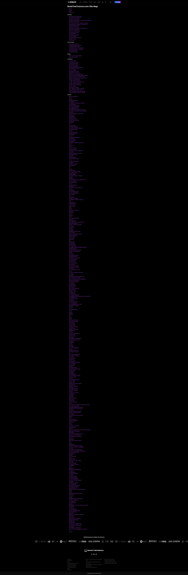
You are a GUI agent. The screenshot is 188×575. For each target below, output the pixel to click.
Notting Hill (71, 239)
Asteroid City (72, 453)
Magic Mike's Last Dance (74, 431)
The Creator (71, 494)
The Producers (72, 293)
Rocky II (70, 318)
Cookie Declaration (73, 50)
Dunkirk (70, 99)
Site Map (69, 570)
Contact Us (71, 12)
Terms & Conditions (71, 564)
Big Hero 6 (71, 366)
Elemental (71, 481)
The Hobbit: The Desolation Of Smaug (77, 109)
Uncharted (71, 341)
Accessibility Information (74, 46)
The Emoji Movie (72, 374)
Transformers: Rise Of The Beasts (76, 447)
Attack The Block (72, 285)
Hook (70, 201)
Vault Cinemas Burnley (74, 87)
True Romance (72, 334)
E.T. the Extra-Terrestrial (74, 426)
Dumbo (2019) (72, 370)
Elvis (70, 353)
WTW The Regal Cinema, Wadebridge (77, 91)
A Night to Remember (73, 329)
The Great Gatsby (73, 182)
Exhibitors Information (74, 27)
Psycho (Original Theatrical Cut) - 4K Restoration (79, 429)
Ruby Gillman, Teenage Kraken (75, 449)
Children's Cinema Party (74, 29)
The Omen (71, 226)
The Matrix (71, 162)
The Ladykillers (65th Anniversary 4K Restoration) (79, 296)
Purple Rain (71, 394)
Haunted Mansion (73, 488)
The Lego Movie (72, 125)
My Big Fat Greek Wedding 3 (75, 469)
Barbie (70, 490)
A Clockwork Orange (73, 198)
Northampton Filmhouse (74, 72)
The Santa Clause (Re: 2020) (75, 411)
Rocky (70, 308)
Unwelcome (71, 422)
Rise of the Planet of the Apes (75, 153)
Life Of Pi (71, 136)
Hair (70, 316)
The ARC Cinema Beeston (74, 79)
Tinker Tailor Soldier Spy (74, 288)
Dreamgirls (71, 387)
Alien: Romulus (72, 522)
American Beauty (72, 149)
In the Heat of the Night (74, 406)
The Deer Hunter (72, 291)
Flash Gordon (72, 283)
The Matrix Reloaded (73, 126)
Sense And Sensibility (73, 193)
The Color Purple (72, 502)
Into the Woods (72, 363)
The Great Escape (73, 302)
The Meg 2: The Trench (74, 464)
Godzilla (71, 177)
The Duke (71, 345)
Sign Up (117, 2)
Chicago (71, 215)
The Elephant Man (73, 297)
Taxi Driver (71, 253)
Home (80, 2)
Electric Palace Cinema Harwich (76, 67)
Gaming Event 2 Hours (74, 350)
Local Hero (71, 273)
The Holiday (71, 414)
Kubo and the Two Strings (74, 277)
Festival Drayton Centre (74, 68)
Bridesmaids (71, 521)
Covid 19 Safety (72, 33)
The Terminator (72, 261)
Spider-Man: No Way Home (75, 518)
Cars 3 (70, 216)
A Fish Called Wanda (73, 321)
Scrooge (71, 332)
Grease (70, 252)
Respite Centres (72, 38)
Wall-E (70, 144)
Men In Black (71, 121)
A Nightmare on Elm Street (74, 231)
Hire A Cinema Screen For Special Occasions (78, 23)
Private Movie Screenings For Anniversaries (78, 24)
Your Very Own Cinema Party (75, 16)
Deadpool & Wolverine (74, 519)
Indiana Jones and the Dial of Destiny (77, 489)
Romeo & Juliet (72, 419)
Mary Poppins (72, 190)
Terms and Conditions (74, 44)
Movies (95, 2)
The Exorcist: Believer (73, 478)
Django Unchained (73, 185)
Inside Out (71, 112)
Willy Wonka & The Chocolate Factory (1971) (78, 505)
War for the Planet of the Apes (75, 234)
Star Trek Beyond (72, 181)
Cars (70, 166)
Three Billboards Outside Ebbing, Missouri (78, 247)
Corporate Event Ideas (74, 32)
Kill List (70, 271)
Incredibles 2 (72, 101)
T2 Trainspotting (72, 246)
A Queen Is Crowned (73, 326)
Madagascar (72, 444)
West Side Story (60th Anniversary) (76, 276)
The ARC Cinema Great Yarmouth (76, 82)
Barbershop (71, 300)
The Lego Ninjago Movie (74, 379)
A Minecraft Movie (73, 512)
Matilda (70, 169)
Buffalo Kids (71, 515)
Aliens (70, 418)
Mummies (71, 437)
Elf (69, 167)
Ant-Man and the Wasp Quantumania (77, 451)
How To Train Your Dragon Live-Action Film (78, 529)
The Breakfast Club (73, 256)
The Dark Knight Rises (73, 100)
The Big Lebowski (72, 248)
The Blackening (72, 472)
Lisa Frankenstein (72, 509)
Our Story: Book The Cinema (75, 37)
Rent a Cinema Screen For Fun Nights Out (78, 28)
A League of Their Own (74, 392)
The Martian (71, 141)
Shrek (70, 423)
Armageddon (72, 365)
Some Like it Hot (72, 260)
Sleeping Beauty (72, 220)
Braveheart (71, 357)
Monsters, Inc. (72, 115)
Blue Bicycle (71, 439)
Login (110, 2)
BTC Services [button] (85, 2)
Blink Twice (71, 513)
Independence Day (73, 119)
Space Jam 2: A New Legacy (75, 460)
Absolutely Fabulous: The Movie (76, 175)
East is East (71, 337)
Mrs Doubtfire (72, 243)
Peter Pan (71, 219)
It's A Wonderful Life (73, 259)
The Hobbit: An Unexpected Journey (77, 103)
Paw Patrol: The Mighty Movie (75, 480)
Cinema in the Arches (73, 62)
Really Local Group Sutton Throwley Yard (78, 78)
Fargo (70, 317)
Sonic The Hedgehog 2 (74, 347)
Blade (70, 457)
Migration (71, 504)
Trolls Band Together (73, 482)
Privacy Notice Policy (73, 52)
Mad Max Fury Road (73, 164)
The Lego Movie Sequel (74, 158)
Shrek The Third (72, 427)
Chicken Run (71, 322)
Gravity (70, 130)
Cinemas (90, 2)
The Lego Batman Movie (74, 137)
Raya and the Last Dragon (74, 375)
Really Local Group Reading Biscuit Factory (78, 75)
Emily (70, 403)
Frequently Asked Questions (75, 45)
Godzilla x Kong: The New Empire (76, 498)
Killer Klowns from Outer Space (75, 408)
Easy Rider (71, 212)
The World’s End (72, 456)
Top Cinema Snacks (73, 57)
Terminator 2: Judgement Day (75, 523)
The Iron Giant (72, 381)
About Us (69, 559)
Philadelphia (71, 373)
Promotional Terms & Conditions (76, 48)
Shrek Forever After (73, 132)
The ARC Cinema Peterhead (75, 84)
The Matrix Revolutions (74, 161)
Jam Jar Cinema (72, 70)
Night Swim (71, 468)
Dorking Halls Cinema (73, 64)
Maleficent (71, 156)
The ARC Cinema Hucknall (74, 83)
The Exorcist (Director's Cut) (75, 250)
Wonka (70, 492)
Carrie (70, 310)
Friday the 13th (72, 236)
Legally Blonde (72, 384)
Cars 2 (70, 183)
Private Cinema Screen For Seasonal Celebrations (80, 20)
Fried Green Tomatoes (74, 305)
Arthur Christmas (72, 398)
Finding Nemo (72, 116)
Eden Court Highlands (73, 66)
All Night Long (72, 330)
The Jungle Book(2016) (74, 107)
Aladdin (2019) (72, 117)
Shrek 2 (70, 424)
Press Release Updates (74, 35)
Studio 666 (71, 346)
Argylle (70, 497)
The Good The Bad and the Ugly (76, 272)
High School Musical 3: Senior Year (76, 142)
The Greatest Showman (74, 105)
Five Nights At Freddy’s (74, 486)
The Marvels (71, 508)
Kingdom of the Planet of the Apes (76, 514)
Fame (70, 214)
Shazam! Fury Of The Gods (75, 435)
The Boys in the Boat (73, 500)
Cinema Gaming (72, 36)
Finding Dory (71, 371)
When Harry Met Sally (73, 320)
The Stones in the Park (74, 265)
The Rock (71, 378)
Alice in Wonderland (73, 223)
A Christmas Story (73, 476)
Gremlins (71, 228)
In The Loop (71, 268)
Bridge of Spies (72, 361)
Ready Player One (73, 173)
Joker (70, 97)
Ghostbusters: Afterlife (74, 267)
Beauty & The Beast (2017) (74, 412)
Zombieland (71, 227)
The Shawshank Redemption (75, 525)
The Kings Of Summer (73, 281)
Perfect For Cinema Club (74, 31)
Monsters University (73, 133)
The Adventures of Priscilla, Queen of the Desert (79, 404)
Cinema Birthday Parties (74, 25)
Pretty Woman (72, 205)
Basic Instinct (72, 287)
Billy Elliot (71, 455)
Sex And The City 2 (73, 148)
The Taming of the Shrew (74, 362)
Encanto (71, 343)
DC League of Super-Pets (74, 354)
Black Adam (71, 432)
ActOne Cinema (72, 61)
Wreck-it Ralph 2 (72, 157)
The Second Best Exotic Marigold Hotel (77, 179)
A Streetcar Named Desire (74, 369)
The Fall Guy (71, 506)
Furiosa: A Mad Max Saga (74, 510)
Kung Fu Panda (72, 244)
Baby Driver (71, 197)
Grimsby (71, 391)
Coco (70, 160)
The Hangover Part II (73, 129)
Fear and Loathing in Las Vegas (75, 445)
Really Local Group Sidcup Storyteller (77, 76)
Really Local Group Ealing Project (76, 74)
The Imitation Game (73, 298)
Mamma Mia (71, 238)
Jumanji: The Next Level (74, 120)
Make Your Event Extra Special (75, 55)
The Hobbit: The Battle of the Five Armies (78, 111)
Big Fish (70, 209)
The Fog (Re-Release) (74, 295)
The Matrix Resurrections (74, 340)
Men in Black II (72, 264)
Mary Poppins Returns (73, 108)
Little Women (72, 138)
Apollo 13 (71, 428)
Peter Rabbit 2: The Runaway (75, 338)
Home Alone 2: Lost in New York (75, 187)
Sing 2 (70, 443)
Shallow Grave (72, 336)
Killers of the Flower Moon (74, 485)
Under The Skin (72, 289)
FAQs (68, 562)
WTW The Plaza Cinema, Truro (75, 90)
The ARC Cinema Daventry (74, 80)
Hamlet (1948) (72, 324)
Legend (70, 312)
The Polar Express (73, 203)
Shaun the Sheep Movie (74, 280)
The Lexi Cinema (72, 86)
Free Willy (71, 461)
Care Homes (71, 40)
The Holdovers (72, 501)
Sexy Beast (71, 275)
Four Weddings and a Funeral (75, 304)
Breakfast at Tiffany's (73, 386)
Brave (70, 146)
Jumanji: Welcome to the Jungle (76, 113)
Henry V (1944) (72, 358)
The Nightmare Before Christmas (76, 199)
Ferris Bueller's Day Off (74, 255)
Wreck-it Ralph (72, 140)
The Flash (71, 448)
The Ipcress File (72, 325)
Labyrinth (71, 211)
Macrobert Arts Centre (74, 71)
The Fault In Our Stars (73, 210)
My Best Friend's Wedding (74, 251)
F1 (69, 530)
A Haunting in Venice (73, 473)
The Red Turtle (72, 292)
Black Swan (71, 178)
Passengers (71, 526)
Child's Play (71, 410)
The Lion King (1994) (73, 420)
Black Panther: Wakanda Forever (76, 433)
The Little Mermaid (73, 477)
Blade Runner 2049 (73, 235)
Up (69, 124)
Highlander (71, 396)
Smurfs (70, 531)
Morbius (70, 349)
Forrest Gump (72, 170)
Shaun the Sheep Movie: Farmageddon (77, 279)
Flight (70, 207)
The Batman (71, 342)
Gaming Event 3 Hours (74, 351)
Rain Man (71, 314)
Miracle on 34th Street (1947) (75, 383)
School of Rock (72, 206)
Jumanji (70, 189)
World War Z (71, 186)
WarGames (71, 359)
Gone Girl (71, 145)
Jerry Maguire (72, 194)
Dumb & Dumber (72, 463)
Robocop (71, 306)
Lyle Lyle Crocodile (73, 402)
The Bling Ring (72, 284)
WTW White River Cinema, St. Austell (77, 92)
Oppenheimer (72, 459)
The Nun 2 (71, 474)
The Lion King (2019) (73, 96)
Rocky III (70, 313)
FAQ (105, 2)
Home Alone (71, 202)
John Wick (71, 395)
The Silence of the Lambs (74, 257)
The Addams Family (73, 309)
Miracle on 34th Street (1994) (75, 224)
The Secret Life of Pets (74, 452)
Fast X (70, 441)
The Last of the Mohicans (74, 333)
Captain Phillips (72, 174)
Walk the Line (72, 382)
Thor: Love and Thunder (74, 355)
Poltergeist (71, 230)
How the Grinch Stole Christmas (76, 415)
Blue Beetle (71, 465)
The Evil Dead (72, 232)
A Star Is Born (72, 134)
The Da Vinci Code (73, 263)
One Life (70, 496)
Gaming (98, 2)
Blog (102, 2)
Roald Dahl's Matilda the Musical (76, 407)
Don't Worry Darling (73, 390)
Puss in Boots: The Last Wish (75, 436)
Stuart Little (71, 399)
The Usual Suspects (73, 301)
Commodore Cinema (73, 63)
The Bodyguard (72, 165)
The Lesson (71, 470)
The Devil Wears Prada (74, 191)
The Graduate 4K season (74, 269)
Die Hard (71, 416)
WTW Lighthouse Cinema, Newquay (76, 88)
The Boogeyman (72, 484)
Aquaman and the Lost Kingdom (76, 493)
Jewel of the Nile (72, 377)
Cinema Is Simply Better (74, 19)
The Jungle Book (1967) (74, 218)
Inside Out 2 (71, 517)
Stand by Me (71, 400)
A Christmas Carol (73, 154)
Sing (70, 240)
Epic (70, 195)
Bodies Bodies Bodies (73, 388)
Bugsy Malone (72, 328)
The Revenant (72, 242)
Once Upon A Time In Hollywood (76, 150)
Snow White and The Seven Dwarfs (76, 222)
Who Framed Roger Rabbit (75, 171)
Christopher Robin (73, 367)
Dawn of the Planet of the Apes (75, 128)
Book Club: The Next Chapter (75, 440)
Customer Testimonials (74, 21)
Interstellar (71, 152)
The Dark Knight (72, 104)
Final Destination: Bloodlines (75, 527)
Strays (70, 467)
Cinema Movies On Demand (75, 17)
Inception (71, 122)
